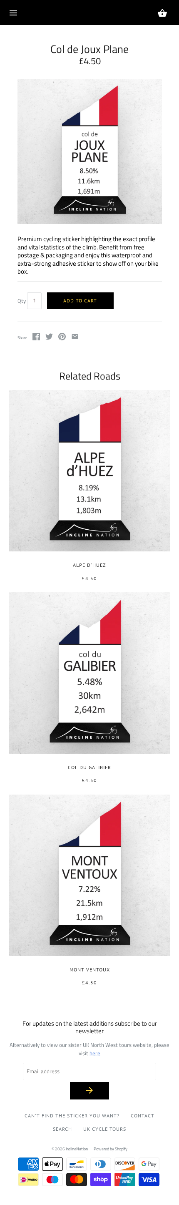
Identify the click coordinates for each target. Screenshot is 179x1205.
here (95, 1053)
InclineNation (77, 1148)
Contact (142, 1115)
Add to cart (80, 300)
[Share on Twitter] (49, 338)
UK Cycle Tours (104, 1129)
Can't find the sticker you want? (72, 1115)
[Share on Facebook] (36, 338)
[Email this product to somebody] (75, 338)
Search (62, 1129)
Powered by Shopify (110, 1148)
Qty (21, 301)
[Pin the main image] (62, 338)
